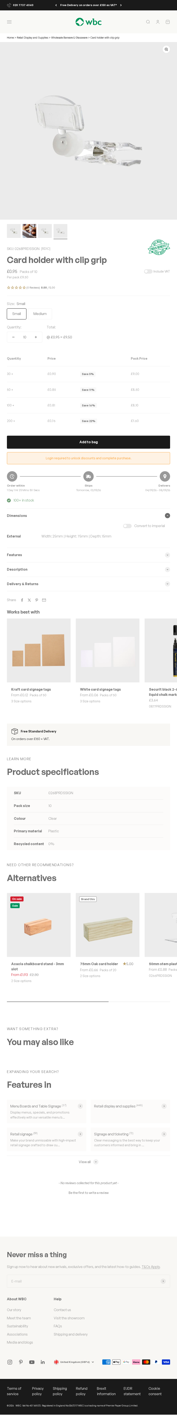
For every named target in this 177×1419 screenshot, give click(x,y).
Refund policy (81, 1391)
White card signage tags (100, 689)
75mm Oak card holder (99, 964)
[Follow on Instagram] (10, 1362)
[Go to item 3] (45, 231)
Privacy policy (38, 1391)
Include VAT (161, 271)
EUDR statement (132, 1391)
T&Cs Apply (151, 1267)
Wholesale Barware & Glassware (69, 37)
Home (10, 37)
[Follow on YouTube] (32, 1362)
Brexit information (106, 1391)
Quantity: (14, 327)
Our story (14, 1310)
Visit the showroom (69, 1318)
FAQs (58, 1326)
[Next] (121, 5)
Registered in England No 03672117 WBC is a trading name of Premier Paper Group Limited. (90, 1405)
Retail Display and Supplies (33, 37)
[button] (88, 288)
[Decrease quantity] (13, 337)
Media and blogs (20, 1342)
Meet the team (19, 1318)
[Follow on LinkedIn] (43, 1362)
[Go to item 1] (14, 231)
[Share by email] (44, 600)
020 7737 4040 (23, 5)
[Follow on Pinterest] (21, 1362)
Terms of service (14, 1391)
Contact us (62, 1310)
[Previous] (56, 5)
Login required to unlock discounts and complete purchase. (88, 458)
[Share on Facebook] (22, 600)
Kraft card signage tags (31, 689)
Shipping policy (60, 1391)
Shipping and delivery (71, 1334)
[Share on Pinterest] (36, 600)
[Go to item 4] (60, 231)
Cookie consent (155, 1391)
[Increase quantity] (36, 337)
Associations (17, 1334)
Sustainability (17, 1326)
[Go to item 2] (29, 231)
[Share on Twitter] (29, 600)
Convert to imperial (149, 526)
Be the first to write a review (89, 1193)
